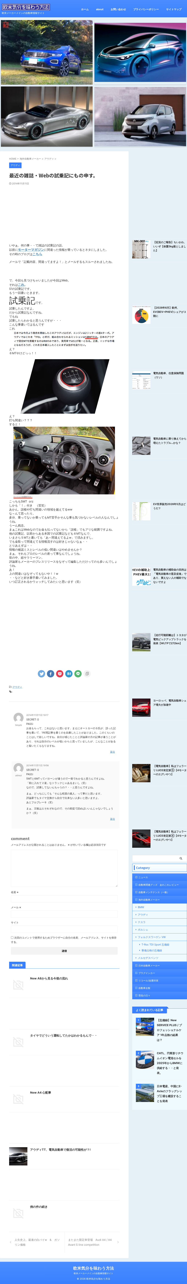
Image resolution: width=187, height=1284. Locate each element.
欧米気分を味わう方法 (93, 1268)
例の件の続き (39, 1206)
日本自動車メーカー (149, 965)
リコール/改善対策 (148, 980)
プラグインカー (146, 973)
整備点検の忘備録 (152, 950)
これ (21, 285)
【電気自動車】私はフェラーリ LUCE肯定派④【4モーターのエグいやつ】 (170, 835)
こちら (37, 254)
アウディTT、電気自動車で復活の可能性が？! (60, 1149)
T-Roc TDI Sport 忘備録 (155, 944)
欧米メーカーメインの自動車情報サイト (93, 1273)
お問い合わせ (118, 9)
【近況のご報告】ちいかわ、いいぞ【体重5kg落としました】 (169, 246)
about (99, 9)
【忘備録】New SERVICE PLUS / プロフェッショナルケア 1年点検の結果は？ (169, 1030)
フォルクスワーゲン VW (152, 937)
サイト (15, 922)
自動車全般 (144, 988)
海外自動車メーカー (149, 899)
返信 (112, 751)
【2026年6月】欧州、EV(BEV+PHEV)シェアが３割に (169, 311)
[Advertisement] (64, 212)
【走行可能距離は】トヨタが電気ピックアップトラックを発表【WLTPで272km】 (169, 639)
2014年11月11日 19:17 (37, 715)
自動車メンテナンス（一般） (153, 892)
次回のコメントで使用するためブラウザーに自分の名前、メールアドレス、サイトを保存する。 (64, 939)
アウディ (17, 686)
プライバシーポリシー (146, 9)
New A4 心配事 (40, 1092)
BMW (141, 907)
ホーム (85, 9)
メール (16, 907)
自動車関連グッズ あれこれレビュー (158, 884)
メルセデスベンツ (148, 957)
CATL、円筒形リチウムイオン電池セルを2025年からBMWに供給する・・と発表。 (170, 1063)
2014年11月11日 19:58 (37, 765)
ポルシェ (143, 929)
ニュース (143, 877)
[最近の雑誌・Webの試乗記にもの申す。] (68, 673)
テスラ (142, 922)
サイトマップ (174, 9)
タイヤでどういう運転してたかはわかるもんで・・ (63, 1035)
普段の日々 (144, 995)
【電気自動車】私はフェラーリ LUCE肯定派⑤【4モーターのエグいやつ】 (170, 770)
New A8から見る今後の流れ (49, 978)
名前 (14, 892)
